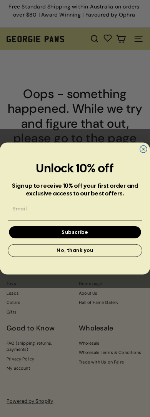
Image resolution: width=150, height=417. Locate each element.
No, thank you (75, 250)
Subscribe (75, 232)
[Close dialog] (143, 149)
